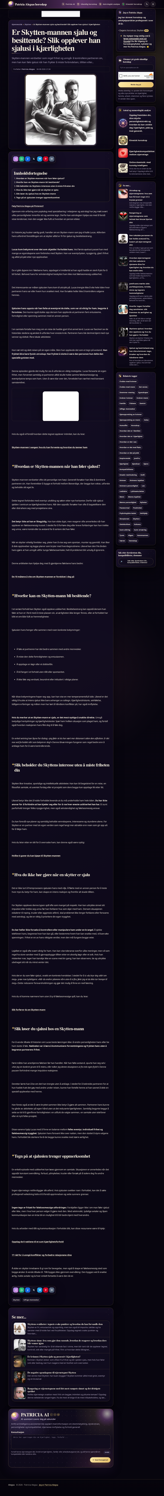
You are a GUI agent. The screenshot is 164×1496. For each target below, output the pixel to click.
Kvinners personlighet (129, 486)
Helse (146, 420)
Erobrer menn (142, 398)
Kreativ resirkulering (128, 475)
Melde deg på (136, 85)
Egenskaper (143, 392)
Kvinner (123, 480)
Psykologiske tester (128, 513)
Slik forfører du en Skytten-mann (29, 1009)
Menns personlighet (128, 502)
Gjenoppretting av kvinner (131, 414)
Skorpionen (124, 519)
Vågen (130, 535)
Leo (143, 486)
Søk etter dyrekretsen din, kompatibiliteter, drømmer (133, 561)
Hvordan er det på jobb (129, 453)
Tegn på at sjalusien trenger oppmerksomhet (38, 197)
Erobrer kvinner (126, 398)
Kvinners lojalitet (137, 480)
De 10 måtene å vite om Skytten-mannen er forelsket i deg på (43, 576)
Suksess (137, 524)
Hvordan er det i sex (128, 442)
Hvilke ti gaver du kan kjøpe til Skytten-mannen (36, 855)
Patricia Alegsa (28, 69)
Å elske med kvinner (128, 381)
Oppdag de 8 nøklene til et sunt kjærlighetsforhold (38, 1241)
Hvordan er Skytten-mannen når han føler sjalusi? (40, 178)
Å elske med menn (127, 387)
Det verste (143, 387)
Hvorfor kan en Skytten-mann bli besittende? (38, 182)
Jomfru (137, 458)
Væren (122, 541)
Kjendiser (136, 464)
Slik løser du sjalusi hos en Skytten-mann (36, 193)
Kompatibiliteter (126, 469)
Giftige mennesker (31, 1300)
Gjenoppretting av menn (130, 420)
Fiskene (132, 403)
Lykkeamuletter (137, 491)
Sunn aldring (125, 530)
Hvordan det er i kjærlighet (131, 436)
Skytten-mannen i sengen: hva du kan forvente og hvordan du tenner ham (49, 447)
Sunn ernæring (140, 530)
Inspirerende (125, 458)
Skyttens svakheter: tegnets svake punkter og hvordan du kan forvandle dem (65, 1324)
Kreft (143, 475)
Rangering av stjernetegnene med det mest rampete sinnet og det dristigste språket (63, 1390)
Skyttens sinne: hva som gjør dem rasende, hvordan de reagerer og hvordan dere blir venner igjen (66, 1342)
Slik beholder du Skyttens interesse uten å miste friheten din (45, 186)
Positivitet (137, 508)
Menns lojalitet (134, 497)
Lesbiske (123, 491)
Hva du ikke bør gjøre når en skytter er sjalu (37, 190)
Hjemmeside (17, 24)
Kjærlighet (124, 464)
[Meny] (153, 4)
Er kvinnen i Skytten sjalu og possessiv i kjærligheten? (53, 1356)
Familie (123, 403)
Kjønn (146, 464)
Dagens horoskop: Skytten (131, 30)
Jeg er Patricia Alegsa (132, 12)
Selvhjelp (143, 513)
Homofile (123, 425)
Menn (122, 497)
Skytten (28, 24)
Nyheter (143, 502)
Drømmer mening (127, 392)
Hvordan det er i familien (130, 431)
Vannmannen (142, 535)
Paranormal (124, 508)
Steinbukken (125, 524)
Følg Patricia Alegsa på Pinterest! (28, 206)
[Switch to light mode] (146, 4)
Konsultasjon (17, 1432)
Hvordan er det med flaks (130, 447)
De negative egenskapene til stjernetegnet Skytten (51, 1372)
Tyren (122, 535)
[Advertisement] (61, 14)
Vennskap (133, 541)
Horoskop (135, 425)
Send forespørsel (100, 1460)
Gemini (143, 403)
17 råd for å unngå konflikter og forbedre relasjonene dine (42, 1255)
